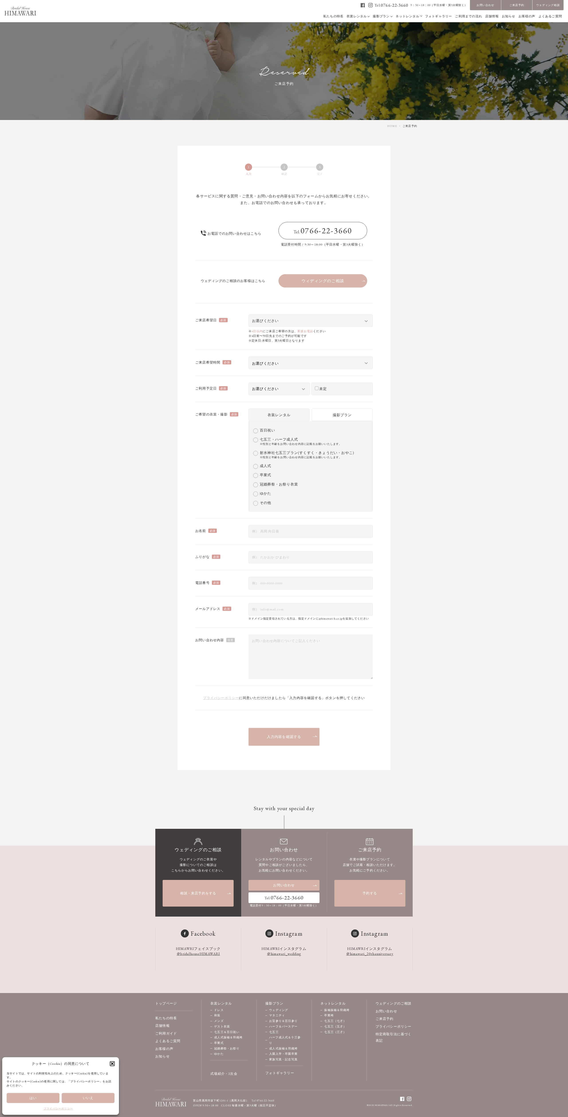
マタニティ (277, 1015)
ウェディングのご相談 (394, 1003)
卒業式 (219, 1043)
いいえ (88, 1098)
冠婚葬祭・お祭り (226, 1048)
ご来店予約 (516, 5)
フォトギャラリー (279, 1073)
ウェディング (278, 1010)
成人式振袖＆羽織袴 (228, 1037)
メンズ (219, 1021)
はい (33, 1098)
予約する (370, 893)
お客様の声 (164, 1049)
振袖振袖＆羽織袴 (336, 1010)
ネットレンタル (332, 1003)
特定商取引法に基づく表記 (394, 1037)
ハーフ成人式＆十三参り (285, 1040)
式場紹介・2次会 (223, 1073)
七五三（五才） (335, 1026)
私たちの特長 (166, 1018)
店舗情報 (162, 1025)
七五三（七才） (335, 1021)
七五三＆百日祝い (226, 1032)
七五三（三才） (335, 1032)
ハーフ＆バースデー (283, 1026)
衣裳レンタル (221, 1003)
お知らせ (162, 1056)
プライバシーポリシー (58, 1108)
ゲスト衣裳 (222, 1026)
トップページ (166, 1003)
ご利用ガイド (166, 1033)
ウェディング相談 (548, 5)
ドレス (219, 1010)
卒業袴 (329, 1015)
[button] (112, 1063)
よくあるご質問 (167, 1041)
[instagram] (371, 5)
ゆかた (219, 1054)
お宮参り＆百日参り (283, 1021)
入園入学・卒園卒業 (283, 1054)
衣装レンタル (279, 415)
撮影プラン (342, 415)
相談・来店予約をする (198, 893)
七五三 (274, 1032)
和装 (217, 1015)
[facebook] (363, 5)
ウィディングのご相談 (323, 280)
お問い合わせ (485, 5)
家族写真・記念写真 (283, 1059)
